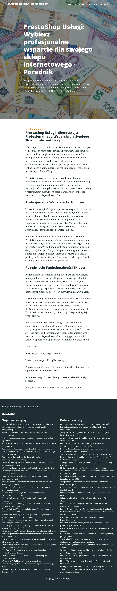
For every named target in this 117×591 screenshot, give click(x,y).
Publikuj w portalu (75, 4)
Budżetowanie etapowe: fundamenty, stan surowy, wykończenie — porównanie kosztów (82, 444)
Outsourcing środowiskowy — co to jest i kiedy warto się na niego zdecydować (28, 477)
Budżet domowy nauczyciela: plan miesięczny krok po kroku (86, 509)
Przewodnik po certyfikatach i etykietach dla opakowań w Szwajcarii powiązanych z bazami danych (27, 515)
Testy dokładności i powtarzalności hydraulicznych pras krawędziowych (84, 433)
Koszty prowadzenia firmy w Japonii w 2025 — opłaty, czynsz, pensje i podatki (87, 535)
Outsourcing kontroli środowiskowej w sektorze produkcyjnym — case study (23, 458)
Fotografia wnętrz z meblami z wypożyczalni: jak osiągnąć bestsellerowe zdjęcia (85, 458)
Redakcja (93, 4)
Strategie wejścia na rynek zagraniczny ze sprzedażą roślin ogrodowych (86, 556)
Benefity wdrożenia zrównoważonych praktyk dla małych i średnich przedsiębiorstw (27, 551)
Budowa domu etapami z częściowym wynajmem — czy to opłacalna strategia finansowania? (85, 450)
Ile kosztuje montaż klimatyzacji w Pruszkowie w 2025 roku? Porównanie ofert (28, 535)
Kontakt (105, 4)
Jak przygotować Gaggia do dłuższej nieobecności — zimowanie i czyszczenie (24, 493)
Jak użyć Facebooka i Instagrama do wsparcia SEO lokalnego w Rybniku (87, 463)
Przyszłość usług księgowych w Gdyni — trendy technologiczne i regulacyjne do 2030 (87, 477)
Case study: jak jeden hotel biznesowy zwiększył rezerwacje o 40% (28, 565)
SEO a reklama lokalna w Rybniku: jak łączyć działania (83, 468)
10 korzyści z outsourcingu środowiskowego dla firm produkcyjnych (25, 472)
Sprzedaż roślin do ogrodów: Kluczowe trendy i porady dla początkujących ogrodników (86, 551)
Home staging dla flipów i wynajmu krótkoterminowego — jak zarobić (87, 545)
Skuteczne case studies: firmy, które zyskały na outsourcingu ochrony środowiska (28, 452)
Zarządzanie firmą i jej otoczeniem (28, 3)
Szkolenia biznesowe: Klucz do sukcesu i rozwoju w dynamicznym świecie (82, 570)
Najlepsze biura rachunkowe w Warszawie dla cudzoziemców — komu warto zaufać (87, 513)
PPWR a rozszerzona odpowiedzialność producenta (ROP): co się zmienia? (29, 439)
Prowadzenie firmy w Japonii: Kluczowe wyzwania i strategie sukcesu (86, 529)
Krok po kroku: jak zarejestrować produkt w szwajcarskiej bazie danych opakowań (27, 521)
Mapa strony (8, 413)
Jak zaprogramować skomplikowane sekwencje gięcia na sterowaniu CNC (85, 439)
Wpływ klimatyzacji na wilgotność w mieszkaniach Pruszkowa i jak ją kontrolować (29, 540)
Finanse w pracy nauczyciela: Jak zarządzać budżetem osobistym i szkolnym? (83, 504)
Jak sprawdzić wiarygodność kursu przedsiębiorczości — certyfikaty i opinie (85, 483)
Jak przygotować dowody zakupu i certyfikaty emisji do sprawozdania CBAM (26, 504)
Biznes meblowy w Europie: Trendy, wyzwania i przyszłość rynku (85, 493)
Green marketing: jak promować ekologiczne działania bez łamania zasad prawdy (27, 463)
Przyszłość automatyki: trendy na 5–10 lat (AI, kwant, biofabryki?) (83, 428)
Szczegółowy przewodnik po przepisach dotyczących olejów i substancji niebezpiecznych (29, 545)
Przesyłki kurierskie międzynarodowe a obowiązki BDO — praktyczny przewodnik (85, 524)
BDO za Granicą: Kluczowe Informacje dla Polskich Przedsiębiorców (82, 518)
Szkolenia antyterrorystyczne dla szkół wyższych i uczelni (27, 449)
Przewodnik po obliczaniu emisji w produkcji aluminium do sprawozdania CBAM (27, 510)
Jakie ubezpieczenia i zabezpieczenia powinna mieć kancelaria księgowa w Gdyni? (87, 472)
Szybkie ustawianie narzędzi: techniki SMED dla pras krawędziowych (24, 556)
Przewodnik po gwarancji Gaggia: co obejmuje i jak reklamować (24, 499)
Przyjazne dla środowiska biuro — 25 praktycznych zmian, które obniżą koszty (27, 488)
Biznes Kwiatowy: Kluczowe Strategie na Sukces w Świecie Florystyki (85, 562)
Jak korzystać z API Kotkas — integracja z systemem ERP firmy (29, 531)
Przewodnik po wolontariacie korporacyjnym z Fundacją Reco (29, 424)
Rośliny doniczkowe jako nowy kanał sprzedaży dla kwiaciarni (87, 566)
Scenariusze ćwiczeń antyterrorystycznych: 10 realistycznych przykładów (29, 444)
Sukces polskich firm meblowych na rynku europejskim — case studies (87, 499)
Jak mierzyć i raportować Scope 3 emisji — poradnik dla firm (28, 468)
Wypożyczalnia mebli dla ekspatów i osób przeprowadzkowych (87, 454)
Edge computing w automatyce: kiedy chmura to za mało (85, 424)
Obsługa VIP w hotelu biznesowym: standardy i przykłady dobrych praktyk (26, 570)
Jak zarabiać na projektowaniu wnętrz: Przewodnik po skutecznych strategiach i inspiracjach (84, 540)
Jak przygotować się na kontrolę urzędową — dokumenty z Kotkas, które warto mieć (27, 526)
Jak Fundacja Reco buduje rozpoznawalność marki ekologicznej (24, 428)
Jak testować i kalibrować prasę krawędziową (21, 561)
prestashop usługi (35, 128)
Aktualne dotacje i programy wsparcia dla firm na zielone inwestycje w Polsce (27, 483)
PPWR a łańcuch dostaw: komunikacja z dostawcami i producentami (25, 433)
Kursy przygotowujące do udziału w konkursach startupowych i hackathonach (87, 488)
